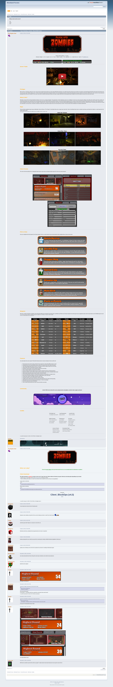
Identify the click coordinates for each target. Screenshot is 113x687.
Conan (9, 520)
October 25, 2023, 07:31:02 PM (25, 33)
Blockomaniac (11, 553)
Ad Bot (9, 438)
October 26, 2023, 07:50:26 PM (25, 528)
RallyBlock (10, 528)
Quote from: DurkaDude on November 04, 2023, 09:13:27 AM (29, 598)
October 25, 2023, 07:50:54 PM (25, 503)
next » (105, 27)
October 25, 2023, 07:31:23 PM (25, 448)
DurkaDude (10, 545)
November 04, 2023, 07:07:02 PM (25, 596)
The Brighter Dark (12, 33)
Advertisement (22, 438)
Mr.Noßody (10, 503)
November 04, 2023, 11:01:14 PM (25, 606)
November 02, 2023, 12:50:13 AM (25, 553)
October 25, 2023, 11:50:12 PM (25, 520)
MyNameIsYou (11, 561)
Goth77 (9, 537)
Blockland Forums (13, 3)
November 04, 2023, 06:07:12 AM (25, 569)
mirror (62, 496)
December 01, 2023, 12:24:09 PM (25, 660)
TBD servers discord (37, 477)
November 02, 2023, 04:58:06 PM (25, 561)
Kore (9, 512)
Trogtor (9, 569)
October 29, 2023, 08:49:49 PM (25, 545)
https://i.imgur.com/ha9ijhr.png (25, 588)
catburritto (10, 660)
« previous (102, 27)
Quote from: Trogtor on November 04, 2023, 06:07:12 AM (29, 586)
